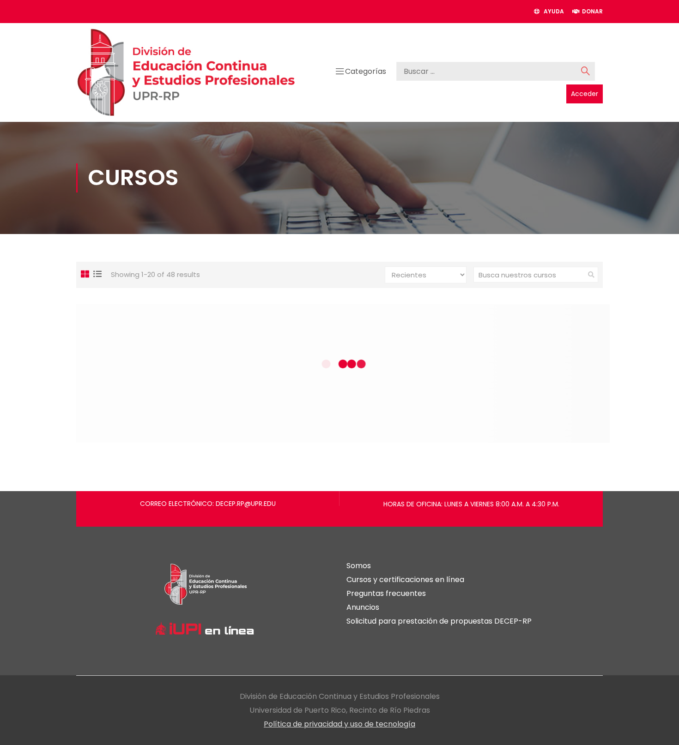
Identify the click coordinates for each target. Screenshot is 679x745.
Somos (358, 565)
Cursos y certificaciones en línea (405, 579)
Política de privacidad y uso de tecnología (339, 724)
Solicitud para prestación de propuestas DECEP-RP (439, 621)
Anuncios (362, 607)
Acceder (584, 93)
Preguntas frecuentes (386, 593)
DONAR (591, 11)
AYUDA (552, 11)
